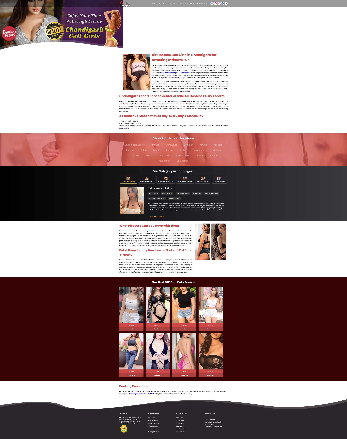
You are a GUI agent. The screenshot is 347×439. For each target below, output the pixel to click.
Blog (207, 3)
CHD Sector (182, 161)
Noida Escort (180, 423)
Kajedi (213, 155)
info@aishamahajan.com (213, 427)
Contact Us (199, 3)
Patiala (203, 145)
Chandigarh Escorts (135, 145)
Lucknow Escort (152, 429)
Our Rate (181, 3)
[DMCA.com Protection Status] (123, 432)
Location (171, 3)
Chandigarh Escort (153, 432)
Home (154, 3)
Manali (150, 155)
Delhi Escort (151, 418)
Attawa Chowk (183, 155)
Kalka (183, 150)
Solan (144, 150)
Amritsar (135, 155)
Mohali (155, 145)
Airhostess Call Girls (157, 216)
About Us (161, 3)
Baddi (156, 150)
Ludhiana (216, 150)
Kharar (170, 150)
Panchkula (171, 145)
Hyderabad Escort (153, 423)
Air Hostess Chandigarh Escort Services (175, 73)
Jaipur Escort (180, 426)
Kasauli (130, 150)
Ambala (218, 145)
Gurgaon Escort (181, 420)
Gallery (189, 3)
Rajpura (164, 155)
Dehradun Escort (153, 420)
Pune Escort (180, 432)
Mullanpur (164, 161)
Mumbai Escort (181, 429)
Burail (200, 155)
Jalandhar (198, 150)
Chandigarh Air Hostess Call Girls (142, 394)
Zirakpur (188, 145)
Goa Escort (179, 418)
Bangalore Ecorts (153, 426)
